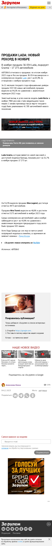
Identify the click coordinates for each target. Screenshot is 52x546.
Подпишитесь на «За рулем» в (26, 375)
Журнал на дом (37, 7)
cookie (20, 541)
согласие (4, 448)
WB (20, 127)
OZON (15, 127)
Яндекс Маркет (32, 127)
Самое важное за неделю (14, 436)
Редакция (5, 533)
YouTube (36, 242)
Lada (24, 78)
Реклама (16, 533)
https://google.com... (23, 330)
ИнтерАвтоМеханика (16, 7)
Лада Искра (24, 236)
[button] (49, 539)
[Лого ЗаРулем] (10, 3)
